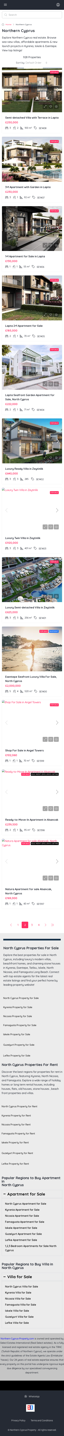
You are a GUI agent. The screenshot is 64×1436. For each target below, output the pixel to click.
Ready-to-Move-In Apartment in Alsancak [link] (31, 819)
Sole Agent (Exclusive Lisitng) (44, 774)
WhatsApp (34, 1396)
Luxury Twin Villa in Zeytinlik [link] (22, 538)
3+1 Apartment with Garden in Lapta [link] (28, 187)
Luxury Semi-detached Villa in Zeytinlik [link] (30, 607)
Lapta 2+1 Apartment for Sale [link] (24, 325)
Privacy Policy (18, 1420)
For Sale (54, 72)
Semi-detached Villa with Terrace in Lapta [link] (32, 117)
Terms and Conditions (42, 1420)
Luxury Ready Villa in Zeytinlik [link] (24, 468)
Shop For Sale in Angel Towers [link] (24, 750)
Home (8, 24)
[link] (32, 89)
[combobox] (36, 62)
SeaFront (54, 631)
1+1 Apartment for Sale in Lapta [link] (25, 256)
